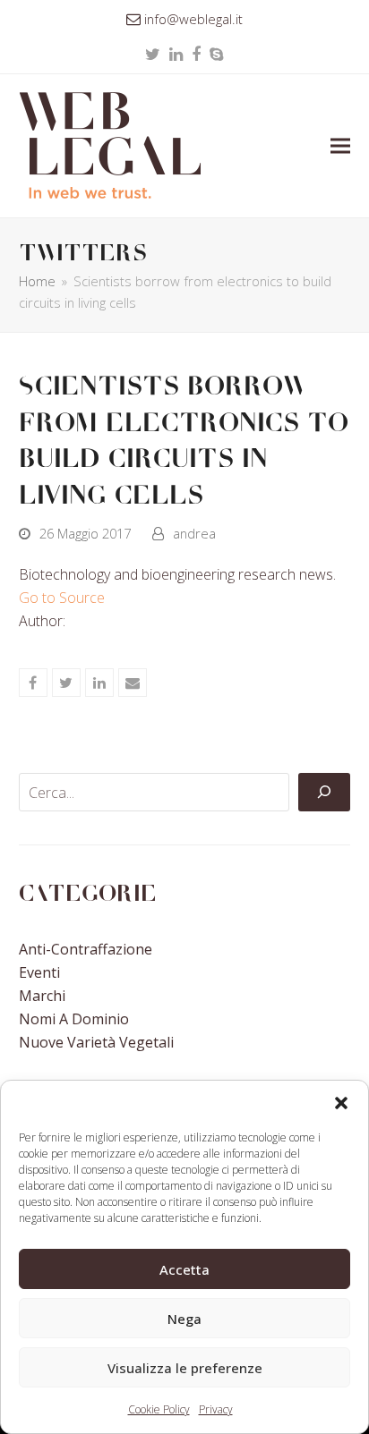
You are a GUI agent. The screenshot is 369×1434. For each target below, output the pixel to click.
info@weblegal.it (193, 19)
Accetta (184, 1269)
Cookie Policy (159, 1409)
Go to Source (62, 597)
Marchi (42, 995)
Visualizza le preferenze (184, 1368)
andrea (194, 533)
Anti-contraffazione (85, 949)
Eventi (39, 972)
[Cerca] (324, 792)
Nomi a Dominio (74, 1019)
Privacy (216, 1409)
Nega (184, 1319)
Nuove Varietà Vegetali (96, 1042)
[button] (341, 1103)
